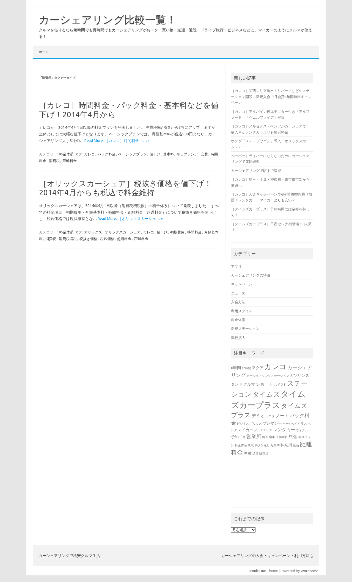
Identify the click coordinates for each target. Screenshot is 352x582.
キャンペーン (241, 284)
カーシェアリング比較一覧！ (108, 19)
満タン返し (262, 445)
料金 (293, 436)
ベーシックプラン (132, 154)
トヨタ (270, 416)
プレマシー (272, 423)
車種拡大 (238, 337)
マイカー (245, 430)
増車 (272, 437)
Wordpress (309, 571)
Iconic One (257, 571)
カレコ (89, 154)
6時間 (236, 368)
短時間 (275, 445)
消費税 (54, 161)
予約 (235, 437)
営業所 (253, 436)
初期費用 (177, 232)
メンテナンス (263, 430)
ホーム (44, 52)
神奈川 (286, 445)
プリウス (256, 423)
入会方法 (238, 302)
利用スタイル (241, 311)
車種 (248, 453)
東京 (251, 445)
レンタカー (284, 429)
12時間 (246, 368)
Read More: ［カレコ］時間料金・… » (117, 140)
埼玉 (265, 437)
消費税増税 (68, 239)
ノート (282, 415)
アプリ (236, 266)
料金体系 (66, 154)
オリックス (93, 232)
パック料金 (107, 154)
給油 (296, 445)
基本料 (168, 154)
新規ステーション (245, 328)
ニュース (238, 293)
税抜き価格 (88, 239)
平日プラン (185, 154)
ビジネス (243, 423)
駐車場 (263, 453)
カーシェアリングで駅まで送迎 (256, 170)
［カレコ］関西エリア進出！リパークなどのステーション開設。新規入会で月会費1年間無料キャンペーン (271, 96)
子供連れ (282, 437)
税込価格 (107, 239)
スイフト (280, 384)
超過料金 (124, 239)
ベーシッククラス (295, 423)
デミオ (258, 415)
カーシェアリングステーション (268, 375)
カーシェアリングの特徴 (250, 275)
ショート (264, 383)
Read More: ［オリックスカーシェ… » (130, 218)
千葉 (243, 437)
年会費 (202, 154)
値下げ (155, 154)
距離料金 (69, 161)
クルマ (249, 384)
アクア (257, 368)
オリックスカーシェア (123, 232)
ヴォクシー (303, 430)
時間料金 (194, 232)
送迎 (255, 453)
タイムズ (266, 394)
